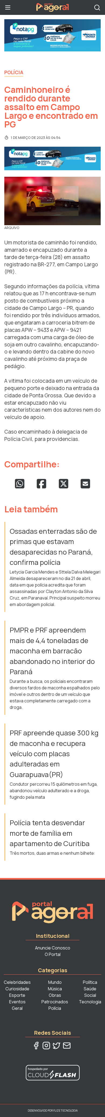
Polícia (13, 72)
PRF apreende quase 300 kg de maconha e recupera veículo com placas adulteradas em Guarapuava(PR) (54, 753)
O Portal (53, 954)
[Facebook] (36, 1045)
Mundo (55, 982)
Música (55, 989)
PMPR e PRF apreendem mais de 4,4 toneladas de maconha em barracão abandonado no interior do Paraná (52, 650)
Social (90, 995)
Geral (17, 1008)
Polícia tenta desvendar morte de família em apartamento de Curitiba (50, 833)
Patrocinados (54, 1002)
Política (90, 982)
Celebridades (17, 982)
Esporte (17, 995)
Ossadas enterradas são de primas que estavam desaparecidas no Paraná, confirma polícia (53, 546)
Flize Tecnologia (65, 1110)
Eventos (17, 1002)
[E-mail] (67, 1045)
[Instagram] (46, 1045)
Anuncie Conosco (52, 948)
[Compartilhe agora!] (19, 483)
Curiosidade (17, 989)
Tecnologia (90, 1002)
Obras (55, 995)
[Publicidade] (52, 35)
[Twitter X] (56, 1045)
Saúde (90, 989)
